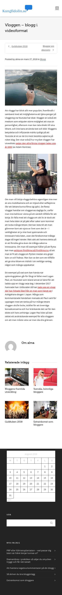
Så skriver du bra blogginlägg (21, 574)
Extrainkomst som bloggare (20, 580)
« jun (9, 499)
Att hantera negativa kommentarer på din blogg (30, 568)
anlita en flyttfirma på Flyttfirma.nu (31, 250)
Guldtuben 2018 (13, 422)
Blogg (43, 59)
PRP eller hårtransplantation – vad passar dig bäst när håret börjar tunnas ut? (29, 552)
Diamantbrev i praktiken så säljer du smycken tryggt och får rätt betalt (29, 561)
